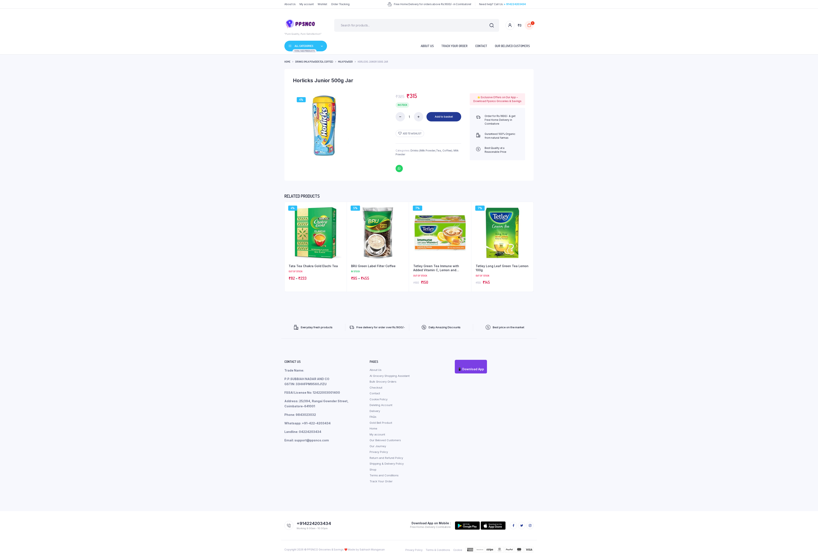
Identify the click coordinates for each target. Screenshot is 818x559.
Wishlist (322, 4)
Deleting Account (381, 405)
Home (287, 61)
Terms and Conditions (384, 475)
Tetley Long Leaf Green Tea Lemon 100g (502, 268)
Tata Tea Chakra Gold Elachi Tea (313, 266)
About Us (290, 4)
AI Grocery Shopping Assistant (390, 375)
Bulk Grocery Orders (383, 381)
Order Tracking (340, 4)
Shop (373, 469)
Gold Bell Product (381, 422)
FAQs (373, 416)
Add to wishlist (412, 133)
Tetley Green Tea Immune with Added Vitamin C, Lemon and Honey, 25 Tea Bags (436, 268)
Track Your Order (454, 46)
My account (307, 4)
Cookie (457, 550)
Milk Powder (345, 61)
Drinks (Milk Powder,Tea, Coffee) (314, 61)
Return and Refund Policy (386, 458)
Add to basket (444, 116)
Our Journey (378, 446)
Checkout (376, 387)
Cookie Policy (378, 399)
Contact (481, 46)
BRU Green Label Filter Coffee (373, 266)
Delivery (375, 411)
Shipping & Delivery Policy (386, 463)
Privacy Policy (379, 452)
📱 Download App (471, 369)
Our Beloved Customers (512, 46)
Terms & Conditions (438, 550)
